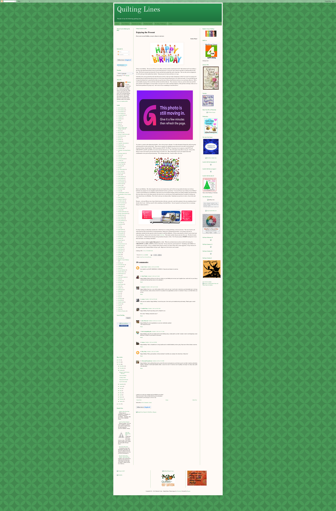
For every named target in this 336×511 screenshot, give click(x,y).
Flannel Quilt (121, 183)
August (121, 386)
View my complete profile (122, 101)
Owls (119, 227)
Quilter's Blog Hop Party (124, 411)
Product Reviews (121, 243)
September (122, 384)
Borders (119, 139)
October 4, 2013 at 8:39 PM (153, 267)
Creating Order (122, 377)
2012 (119, 404)
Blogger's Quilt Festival (123, 134)
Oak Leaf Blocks (121, 220)
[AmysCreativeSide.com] (210, 210)
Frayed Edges (121, 187)
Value (119, 307)
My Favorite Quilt (123, 381)
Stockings (120, 280)
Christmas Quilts (121, 153)
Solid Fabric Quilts (122, 277)
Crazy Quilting (121, 162)
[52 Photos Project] (210, 112)
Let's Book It (120, 204)
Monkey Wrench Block (123, 213)
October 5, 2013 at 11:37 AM (158, 331)
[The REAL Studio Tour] (210, 158)
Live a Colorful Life (148, 250)
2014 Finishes (121, 111)
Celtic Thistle (144, 276)
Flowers (120, 185)
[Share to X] (157, 255)
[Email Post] (151, 254)
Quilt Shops (120, 249)
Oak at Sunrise (121, 218)
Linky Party (142, 257)
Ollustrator (179, 491)
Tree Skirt (120, 300)
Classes (119, 155)
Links (170, 24)
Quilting (120, 252)
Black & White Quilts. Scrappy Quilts (122, 128)
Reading (120, 263)
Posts (120, 51)
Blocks (119, 130)
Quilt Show (120, 251)
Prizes (119, 242)
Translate (127, 75)
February (122, 399)
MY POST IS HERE (207, 282)
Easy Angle (120, 171)
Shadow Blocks (121, 271)
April (121, 394)
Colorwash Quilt (121, 158)
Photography (120, 233)
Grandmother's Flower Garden (124, 194)
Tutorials (120, 304)
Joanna (143, 342)
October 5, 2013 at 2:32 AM (154, 276)
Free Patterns (125, 24)
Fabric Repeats (121, 176)
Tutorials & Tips (136, 24)
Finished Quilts (148, 24)
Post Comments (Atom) (147, 402)
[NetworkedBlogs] (124, 323)
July (121, 388)
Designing (120, 165)
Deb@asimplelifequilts (146, 331)
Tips (119, 293)
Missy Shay (143, 351)
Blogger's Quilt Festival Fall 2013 (124, 372)
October (121, 370)
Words (119, 309)
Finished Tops (121, 180)
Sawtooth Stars (121, 264)
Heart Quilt (120, 197)
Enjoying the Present (123, 379)
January (121, 401)
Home (117, 24)
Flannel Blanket (121, 182)
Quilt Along (120, 245)
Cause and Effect (122, 375)
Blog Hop (120, 132)
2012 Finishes (121, 108)
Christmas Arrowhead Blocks (124, 150)
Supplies (120, 287)
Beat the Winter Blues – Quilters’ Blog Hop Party (124, 456)
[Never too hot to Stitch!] (211, 154)
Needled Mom (144, 308)
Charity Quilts (121, 146)
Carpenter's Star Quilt (122, 143)
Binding (119, 125)
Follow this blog (124, 325)
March (121, 397)
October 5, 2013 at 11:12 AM (155, 320)
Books (119, 137)
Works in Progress (122, 311)
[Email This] (154, 255)
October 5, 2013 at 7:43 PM (153, 351)
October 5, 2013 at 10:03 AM (154, 308)
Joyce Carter (144, 267)
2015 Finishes (121, 113)
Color (119, 157)
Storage (119, 282)
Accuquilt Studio (121, 115)
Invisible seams (121, 201)
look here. (162, 235)
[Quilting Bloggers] (168, 471)
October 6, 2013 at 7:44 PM (158, 361)
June (121, 390)
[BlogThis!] (156, 255)
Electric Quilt (121, 173)
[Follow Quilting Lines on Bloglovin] (143, 408)
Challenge (120, 145)
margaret (143, 287)
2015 (119, 360)
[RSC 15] (210, 36)
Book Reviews (121, 136)
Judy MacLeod (144, 320)
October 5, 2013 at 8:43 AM (152, 287)
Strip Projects (121, 284)
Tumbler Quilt (121, 302)
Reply (141, 271)
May (121, 392)
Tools (119, 295)
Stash (119, 279)
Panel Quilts (120, 229)
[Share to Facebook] (159, 255)
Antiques (120, 117)
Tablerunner (120, 289)
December (122, 366)
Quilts (119, 254)
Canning (120, 141)
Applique (120, 118)
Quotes (119, 256)
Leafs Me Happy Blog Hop (127, 434)
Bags (119, 124)
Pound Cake (120, 240)
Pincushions (120, 235)
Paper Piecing (121, 231)
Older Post (194, 400)
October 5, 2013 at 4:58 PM (151, 342)
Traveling (120, 298)
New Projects (121, 217)
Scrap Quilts (120, 266)
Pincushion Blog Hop (123, 446)
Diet (119, 167)
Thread (119, 291)
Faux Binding (121, 178)
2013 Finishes (121, 109)
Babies (119, 122)
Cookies (120, 160)
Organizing (120, 224)
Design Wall (120, 164)
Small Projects (121, 273)
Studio (119, 286)
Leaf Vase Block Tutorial (124, 422)
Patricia (129, 82)
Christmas (120, 148)
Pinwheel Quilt (121, 236)
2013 (119, 364)
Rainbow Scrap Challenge (123, 259)
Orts (119, 226)
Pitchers (119, 238)
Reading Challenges (160, 24)
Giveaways (120, 189)
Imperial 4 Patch (121, 199)
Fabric (119, 174)
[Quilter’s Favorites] (211, 233)
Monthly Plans (121, 215)
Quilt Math (120, 247)
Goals (119, 190)
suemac (143, 299)
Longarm (120, 210)
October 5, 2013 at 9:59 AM (151, 299)
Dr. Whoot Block (121, 169)
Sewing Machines (148, 257)
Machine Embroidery (122, 211)
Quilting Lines (138, 9)
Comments (121, 54)
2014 (119, 362)
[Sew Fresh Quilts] (211, 133)
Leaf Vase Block (121, 202)
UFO (119, 305)
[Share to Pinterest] (161, 255)
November (122, 368)
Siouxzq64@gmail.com (147, 361)
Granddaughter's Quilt (122, 192)
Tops (119, 296)
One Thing (120, 222)
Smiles (119, 275)
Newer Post (138, 400)
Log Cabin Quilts (121, 208)
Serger (119, 268)
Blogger (188, 491)
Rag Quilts (120, 258)
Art (119, 120)
